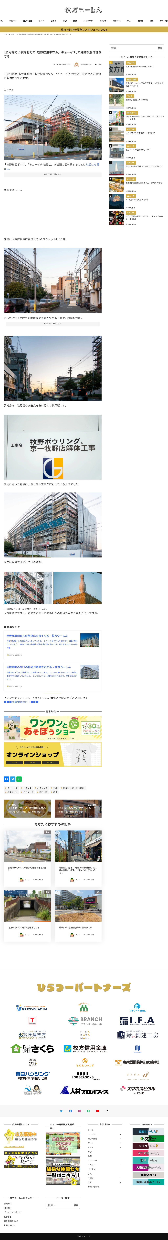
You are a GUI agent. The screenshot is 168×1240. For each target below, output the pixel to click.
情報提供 (7, 1203)
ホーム (90, 1130)
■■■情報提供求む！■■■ (21, 702)
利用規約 (7, 1207)
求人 (129, 20)
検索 (160, 47)
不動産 (140, 20)
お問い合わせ (93, 1186)
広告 (151, 20)
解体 (55, 792)
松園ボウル (12, 792)
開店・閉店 (27, 20)
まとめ (53, 20)
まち (100, 65)
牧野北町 (43, 792)
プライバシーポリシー (13, 1212)
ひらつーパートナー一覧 (14, 1146)
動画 (75, 20)
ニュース (12, 20)
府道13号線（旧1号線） (74, 787)
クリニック (88, 20)
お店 (65, 20)
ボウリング (42, 787)
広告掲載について (11, 1221)
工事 (55, 787)
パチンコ (27, 787)
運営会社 (7, 1216)
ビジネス (117, 20)
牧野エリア (28, 792)
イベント (103, 20)
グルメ (41, 20)
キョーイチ (12, 787)
